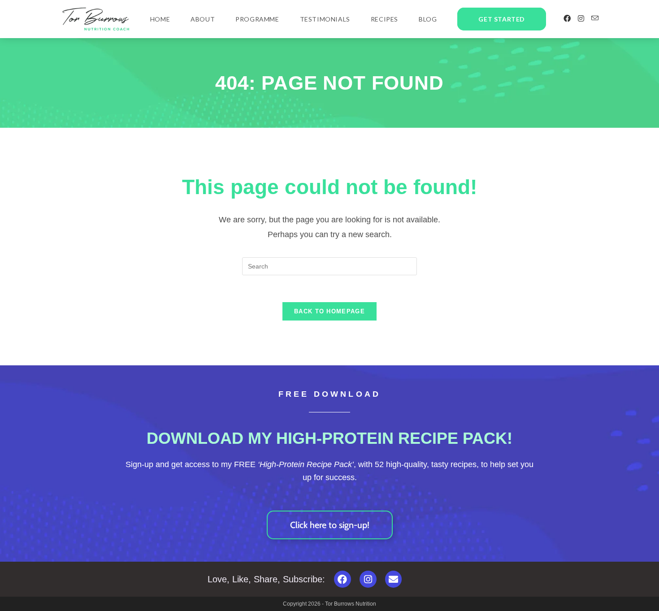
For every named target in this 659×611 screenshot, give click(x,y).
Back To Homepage (329, 311)
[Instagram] (368, 579)
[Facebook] (342, 579)
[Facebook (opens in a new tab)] (567, 18)
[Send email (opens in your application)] (595, 18)
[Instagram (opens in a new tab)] (581, 18)
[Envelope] (393, 579)
